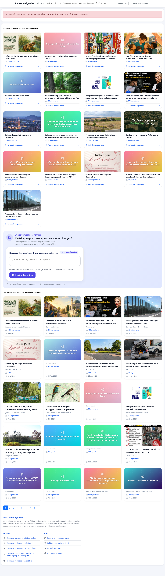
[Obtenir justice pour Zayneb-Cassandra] (102, 169)
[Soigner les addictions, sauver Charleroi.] (22, 129)
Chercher (102, 3)
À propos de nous (86, 3)
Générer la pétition (24, 275)
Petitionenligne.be (24, 3)
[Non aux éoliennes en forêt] (22, 89)
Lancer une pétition (140, 3)
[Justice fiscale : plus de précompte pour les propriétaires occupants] (102, 51)
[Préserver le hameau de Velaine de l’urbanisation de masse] (102, 129)
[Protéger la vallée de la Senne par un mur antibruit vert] (22, 208)
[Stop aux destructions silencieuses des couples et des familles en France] (143, 169)
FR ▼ (42, 3)
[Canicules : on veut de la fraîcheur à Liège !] (143, 129)
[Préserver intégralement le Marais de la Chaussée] (22, 51)
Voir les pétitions (54, 3)
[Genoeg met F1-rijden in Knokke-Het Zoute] (62, 51)
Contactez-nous (70, 3)
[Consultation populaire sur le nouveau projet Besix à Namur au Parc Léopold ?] (62, 90)
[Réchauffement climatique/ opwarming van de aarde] (22, 169)
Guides (7, 533)
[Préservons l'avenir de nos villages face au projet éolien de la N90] (62, 169)
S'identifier (122, 3)
